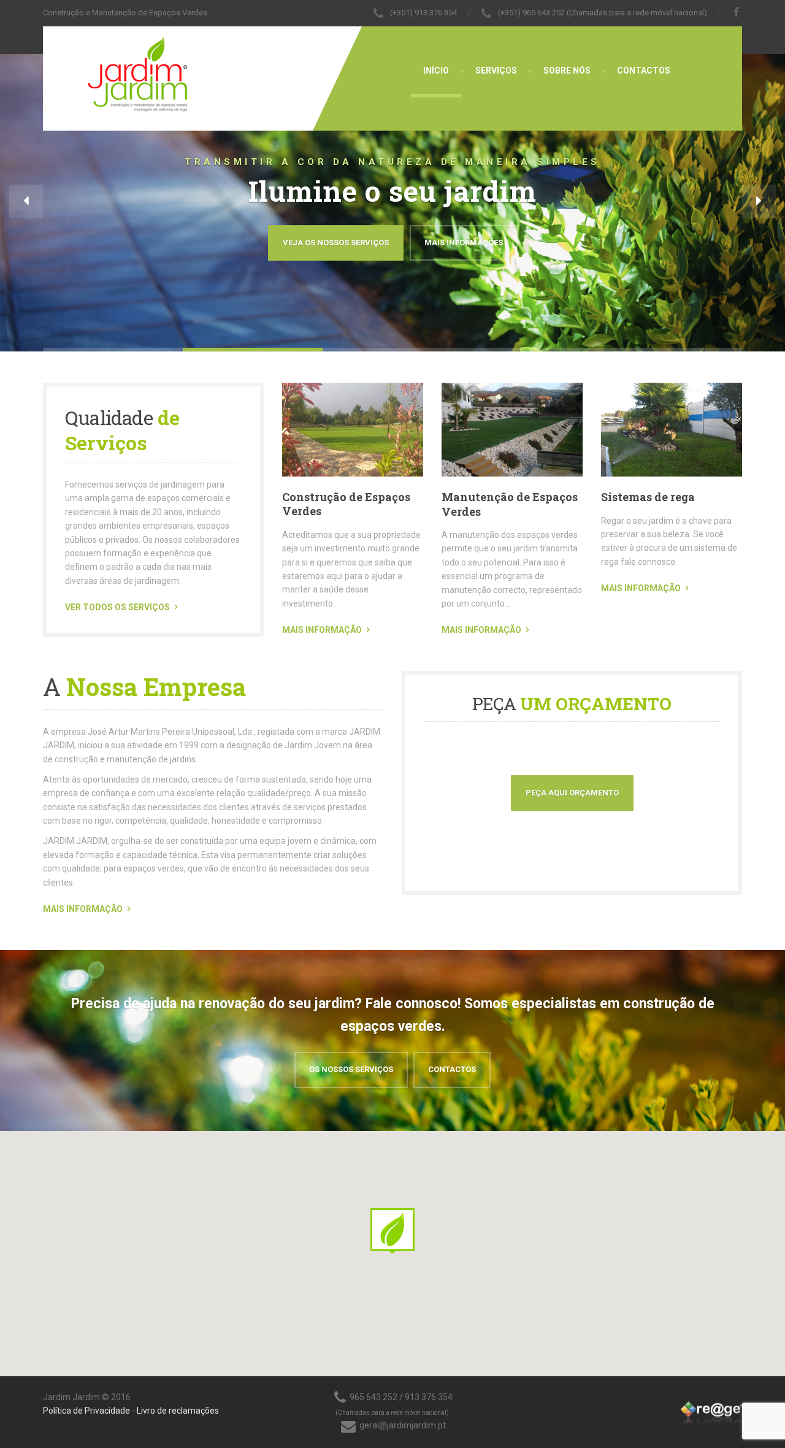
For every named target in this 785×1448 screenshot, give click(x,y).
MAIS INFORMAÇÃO (322, 630)
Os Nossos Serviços (351, 1069)
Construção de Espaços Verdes (346, 503)
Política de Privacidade (86, 1410)
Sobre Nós (567, 70)
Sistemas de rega (648, 496)
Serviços (496, 70)
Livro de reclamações (178, 1410)
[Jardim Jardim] (116, 70)
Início (436, 70)
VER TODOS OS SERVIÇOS (117, 607)
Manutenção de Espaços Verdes (510, 503)
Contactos (643, 70)
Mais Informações (463, 242)
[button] (26, 201)
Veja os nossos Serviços (336, 242)
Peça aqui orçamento (572, 792)
